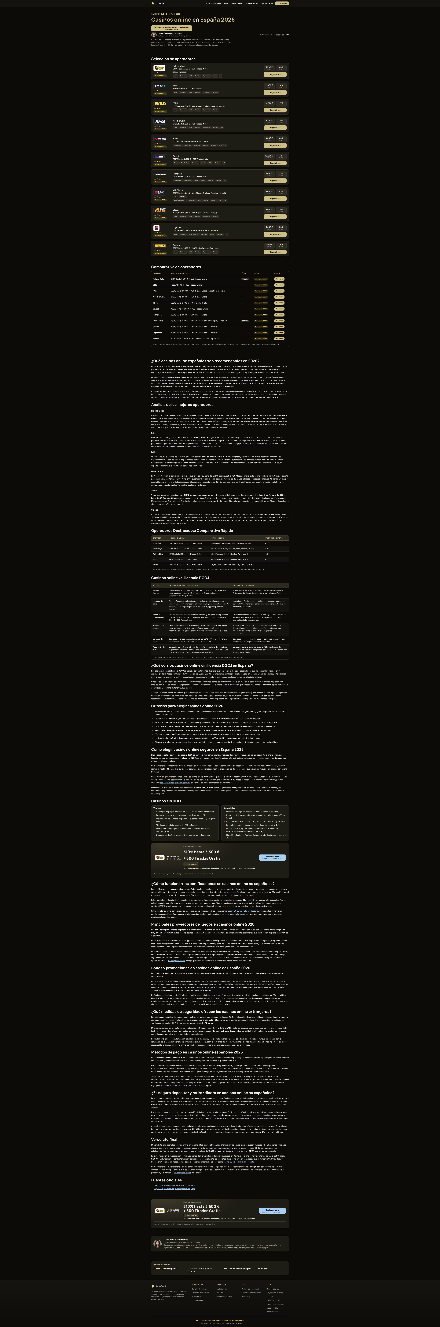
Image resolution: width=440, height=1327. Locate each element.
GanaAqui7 (208, 1323)
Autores (220, 1293)
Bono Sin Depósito (214, 3)
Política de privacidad (250, 1289)
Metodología (222, 1289)
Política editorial (273, 1300)
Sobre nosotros (273, 1289)
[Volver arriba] (434, 1321)
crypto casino (264, 1269)
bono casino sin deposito (166, 1269)
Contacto (270, 1297)
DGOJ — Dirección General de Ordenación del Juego (174, 1185)
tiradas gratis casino (236, 914)
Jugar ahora (282, 3)
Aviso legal (246, 1297)
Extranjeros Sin (251, 3)
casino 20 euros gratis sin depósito (175, 397)
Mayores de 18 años (275, 1293)
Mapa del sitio (272, 1308)
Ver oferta (279, 279)
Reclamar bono (272, 857)
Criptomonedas (266, 3)
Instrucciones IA (273, 1312)
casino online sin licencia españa (237, 1269)
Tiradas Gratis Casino (233, 3)
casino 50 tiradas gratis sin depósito (201, 1269)
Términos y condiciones (251, 1293)
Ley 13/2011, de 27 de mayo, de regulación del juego (174, 1189)
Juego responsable (224, 1297)
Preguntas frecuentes (275, 1304)
